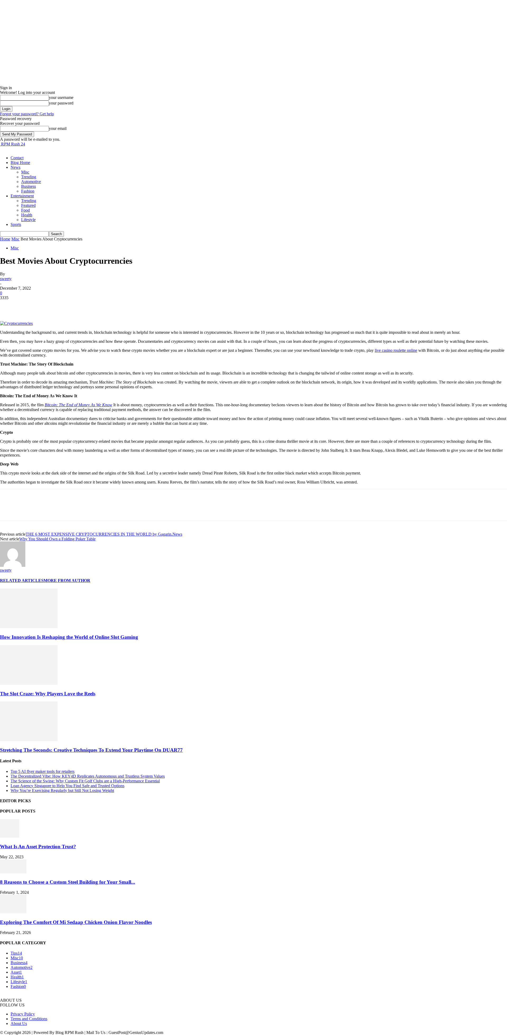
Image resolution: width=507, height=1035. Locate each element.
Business (28, 186)
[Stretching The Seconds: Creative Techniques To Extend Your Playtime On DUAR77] (29, 739)
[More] (85, 305)
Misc (25, 172)
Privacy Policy (23, 1014)
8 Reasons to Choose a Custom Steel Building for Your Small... (67, 882)
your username (61, 97)
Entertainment (22, 196)
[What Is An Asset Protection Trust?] (9, 836)
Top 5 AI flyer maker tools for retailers (42, 771)
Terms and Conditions (29, 1018)
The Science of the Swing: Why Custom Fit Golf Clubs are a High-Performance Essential (85, 781)
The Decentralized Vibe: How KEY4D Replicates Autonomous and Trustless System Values (88, 776)
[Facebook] (8, 305)
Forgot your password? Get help (27, 114)
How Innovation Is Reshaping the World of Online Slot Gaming (69, 637)
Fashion (27, 191)
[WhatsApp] (65, 305)
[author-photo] (12, 565)
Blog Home (20, 162)
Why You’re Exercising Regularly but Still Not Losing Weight (62, 790)
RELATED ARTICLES (22, 580)
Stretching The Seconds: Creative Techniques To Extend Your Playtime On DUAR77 (91, 750)
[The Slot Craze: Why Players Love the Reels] (29, 683)
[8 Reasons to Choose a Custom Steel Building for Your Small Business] (13, 872)
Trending (28, 177)
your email (58, 128)
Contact (17, 158)
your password (61, 103)
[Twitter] (27, 305)
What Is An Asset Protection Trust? (38, 846)
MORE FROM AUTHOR (67, 580)
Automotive (31, 181)
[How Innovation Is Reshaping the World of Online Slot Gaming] (29, 626)
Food (25, 210)
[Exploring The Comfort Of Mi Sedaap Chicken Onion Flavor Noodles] (13, 912)
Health (26, 215)
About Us (19, 1023)
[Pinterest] (46, 305)
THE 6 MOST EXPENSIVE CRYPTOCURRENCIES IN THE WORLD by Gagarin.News (104, 534)
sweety (6, 278)
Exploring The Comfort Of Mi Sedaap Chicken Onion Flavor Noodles (76, 922)
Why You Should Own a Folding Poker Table (57, 539)
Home (5, 239)
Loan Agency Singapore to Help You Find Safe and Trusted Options (67, 785)
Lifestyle (28, 219)
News (15, 167)
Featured (28, 205)
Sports (16, 224)
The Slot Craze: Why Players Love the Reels (47, 693)
